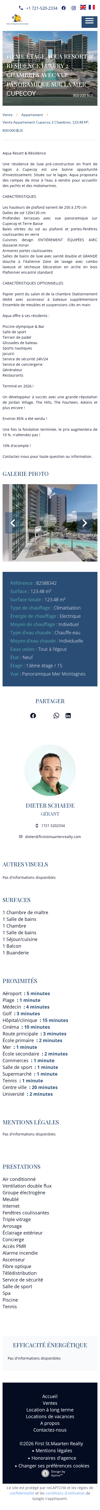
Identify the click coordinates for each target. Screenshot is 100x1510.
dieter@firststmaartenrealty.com (53, 836)
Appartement (32, 114)
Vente (8, 114)
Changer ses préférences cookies (53, 1466)
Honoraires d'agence (54, 1458)
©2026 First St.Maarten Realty (51, 1443)
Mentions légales (54, 1450)
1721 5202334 (53, 825)
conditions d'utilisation (65, 1493)
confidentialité (22, 1493)
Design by (58, 1473)
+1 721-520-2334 (41, 8)
